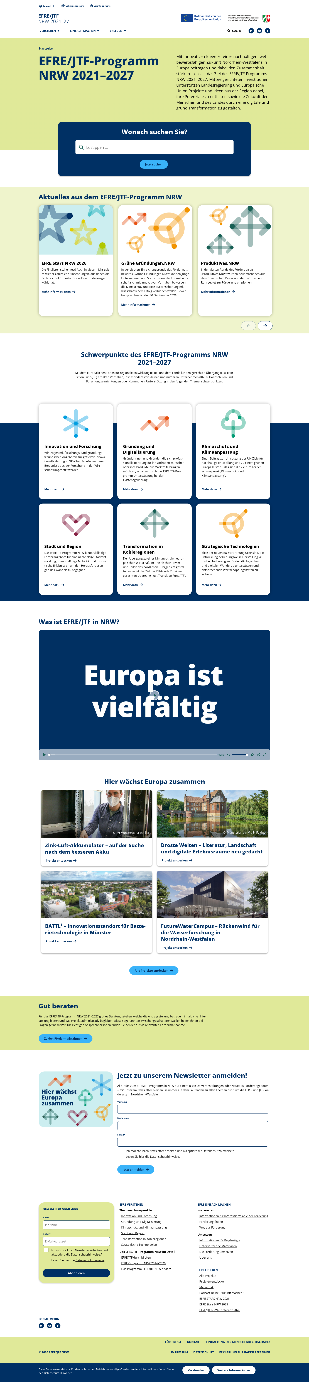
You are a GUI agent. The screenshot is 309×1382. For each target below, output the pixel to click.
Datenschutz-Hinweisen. (58, 1373)
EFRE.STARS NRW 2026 (214, 1299)
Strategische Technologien (139, 1245)
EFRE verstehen (131, 1205)
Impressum (179, 1352)
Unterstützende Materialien (218, 1246)
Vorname (122, 1101)
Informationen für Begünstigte (219, 1240)
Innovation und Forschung (139, 1216)
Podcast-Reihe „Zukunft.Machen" (221, 1293)
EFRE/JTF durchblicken (136, 1257)
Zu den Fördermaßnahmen (63, 1039)
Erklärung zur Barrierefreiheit (244, 1352)
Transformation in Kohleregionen (143, 1239)
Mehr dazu (52, 489)
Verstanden (196, 1370)
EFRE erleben (208, 1270)
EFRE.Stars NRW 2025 (213, 1304)
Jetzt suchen (154, 164)
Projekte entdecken (212, 1281)
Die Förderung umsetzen (216, 1252)
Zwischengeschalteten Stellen (160, 1021)
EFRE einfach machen (214, 1205)
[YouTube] (259, 30)
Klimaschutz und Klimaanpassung (144, 1227)
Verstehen (48, 31)
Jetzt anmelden (133, 1169)
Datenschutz (203, 1352)
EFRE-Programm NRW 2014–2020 (143, 1263)
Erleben (116, 31)
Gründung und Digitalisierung (141, 1222)
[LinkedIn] (251, 30)
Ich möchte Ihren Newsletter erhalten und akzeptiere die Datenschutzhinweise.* (180, 1151)
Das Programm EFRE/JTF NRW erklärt (146, 1269)
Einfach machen (83, 31)
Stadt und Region (132, 1233)
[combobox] (154, 147)
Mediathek (206, 1287)
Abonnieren (76, 1273)
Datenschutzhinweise (164, 1157)
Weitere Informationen (233, 1370)
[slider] (132, 754)
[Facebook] (267, 30)
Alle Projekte (207, 1276)
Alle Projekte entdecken (151, 971)
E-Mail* (121, 1134)
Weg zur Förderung (212, 1227)
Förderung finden (211, 1222)
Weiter (265, 325)
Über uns (205, 1257)
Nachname (123, 1118)
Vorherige (248, 325)
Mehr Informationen (56, 292)
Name (46, 1217)
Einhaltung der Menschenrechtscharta (238, 1342)
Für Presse (173, 1342)
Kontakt (194, 1342)
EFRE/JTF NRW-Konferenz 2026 (219, 1310)
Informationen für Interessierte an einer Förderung (233, 1216)
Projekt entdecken (59, 861)
